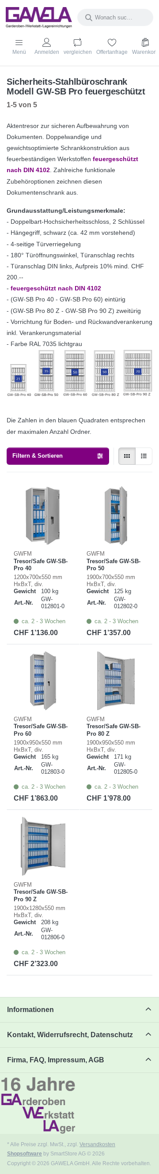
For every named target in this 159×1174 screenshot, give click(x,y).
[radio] (127, 456)
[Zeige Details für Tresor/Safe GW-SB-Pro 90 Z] (43, 846)
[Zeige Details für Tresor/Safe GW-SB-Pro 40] (43, 515)
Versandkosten (97, 1144)
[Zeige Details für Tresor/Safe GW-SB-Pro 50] (116, 515)
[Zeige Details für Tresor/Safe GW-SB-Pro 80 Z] (116, 680)
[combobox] (115, 17)
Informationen (30, 1009)
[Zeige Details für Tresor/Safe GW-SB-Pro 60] (43, 680)
